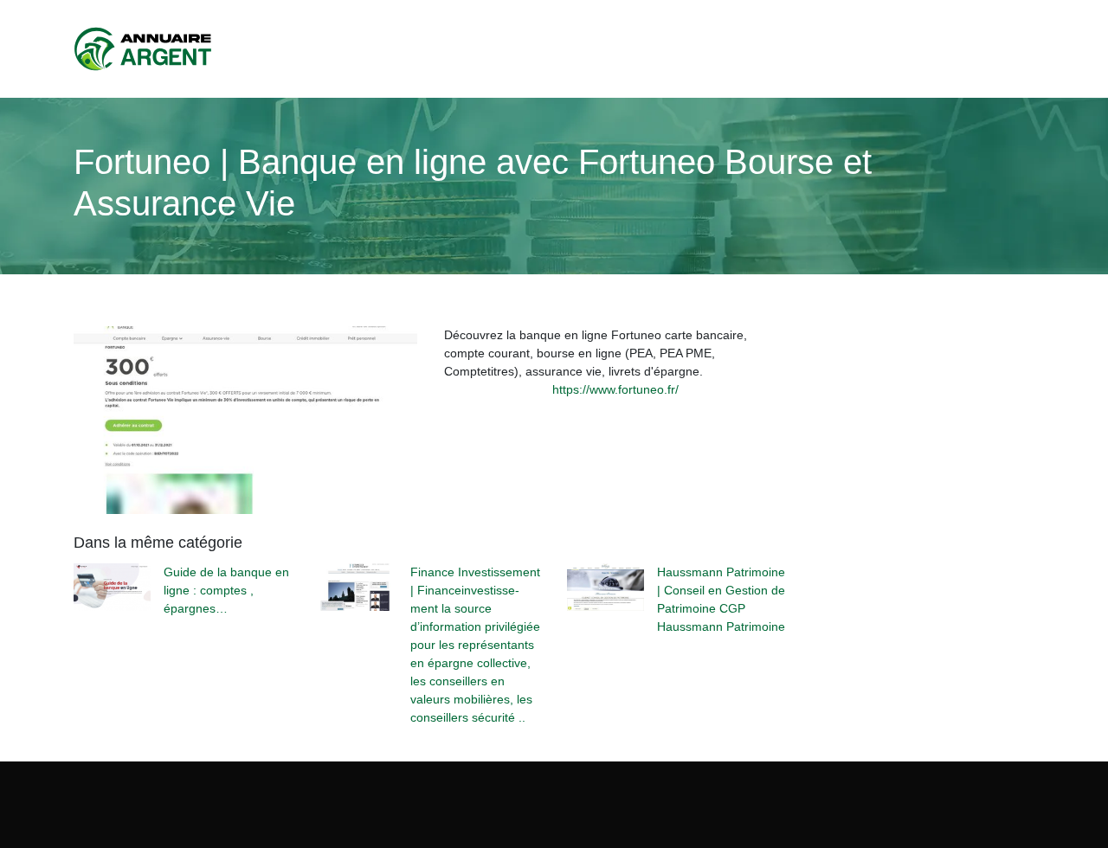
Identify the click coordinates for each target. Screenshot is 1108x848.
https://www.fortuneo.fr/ (615, 389)
